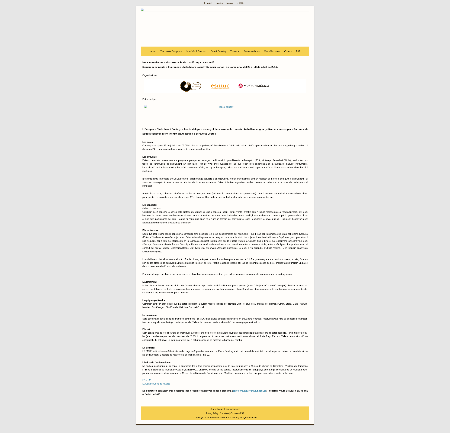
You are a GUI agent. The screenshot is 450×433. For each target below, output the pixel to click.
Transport (235, 51)
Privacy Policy (212, 413)
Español (218, 3)
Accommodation (252, 51)
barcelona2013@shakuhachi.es (249, 391)
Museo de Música (161, 384)
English (208, 3)
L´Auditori (147, 384)
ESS (298, 51)
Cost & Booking (218, 51)
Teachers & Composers (171, 51)
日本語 (240, 3)
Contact (288, 51)
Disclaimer (224, 413)
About (153, 51)
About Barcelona (272, 51)
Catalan (230, 3)
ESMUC (146, 380)
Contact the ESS (237, 413)
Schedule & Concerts (196, 51)
